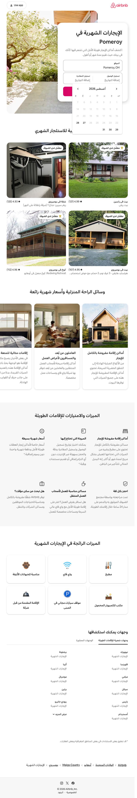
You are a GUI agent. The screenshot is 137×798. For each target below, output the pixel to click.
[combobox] (93, 68)
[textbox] (108, 80)
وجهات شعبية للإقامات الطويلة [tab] (113, 640)
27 (84, 122)
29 (116, 129)
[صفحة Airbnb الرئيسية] (119, 5)
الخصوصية (71, 792)
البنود (60, 792)
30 (110, 129)
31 (104, 129)
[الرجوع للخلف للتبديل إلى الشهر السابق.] (116, 89)
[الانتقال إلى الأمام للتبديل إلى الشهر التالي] (78, 89)
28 (77, 122)
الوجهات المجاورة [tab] (84, 640)
